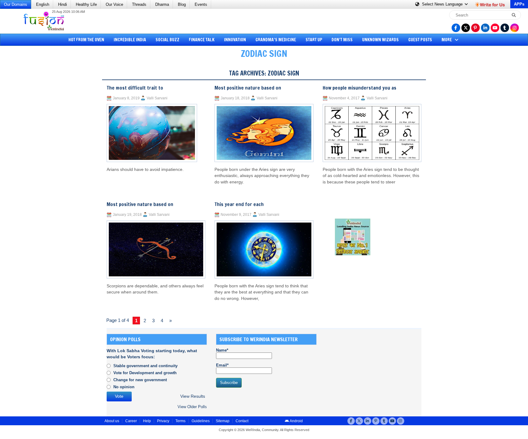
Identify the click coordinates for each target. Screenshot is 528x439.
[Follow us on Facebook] (456, 27)
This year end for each (239, 204)
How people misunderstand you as (359, 87)
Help (147, 421)
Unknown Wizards (380, 40)
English (42, 4)
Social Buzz (167, 40)
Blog (182, 4)
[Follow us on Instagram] (514, 27)
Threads (139, 4)
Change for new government (140, 380)
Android (296, 421)
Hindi (62, 4)
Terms (180, 421)
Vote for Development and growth (145, 373)
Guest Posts (420, 40)
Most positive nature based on (140, 204)
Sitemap (222, 421)
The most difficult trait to (135, 87)
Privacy (163, 421)
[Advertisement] (27, 157)
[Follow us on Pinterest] (475, 27)
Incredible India (130, 40)
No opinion (123, 387)
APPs (519, 4)
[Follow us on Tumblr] (505, 27)
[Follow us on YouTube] (495, 27)
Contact (242, 421)
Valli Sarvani (157, 98)
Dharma (162, 4)
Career (131, 421)
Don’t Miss (342, 40)
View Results (192, 396)
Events (201, 4)
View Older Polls (192, 406)
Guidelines (201, 421)
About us (112, 421)
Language (443, 4)
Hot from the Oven (86, 40)
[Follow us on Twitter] (465, 27)
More (447, 40)
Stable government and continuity (145, 365)
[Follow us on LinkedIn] (485, 27)
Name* (222, 350)
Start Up (314, 40)
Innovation (235, 40)
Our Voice (114, 4)
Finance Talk (202, 40)
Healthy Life (86, 4)
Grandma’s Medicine (275, 40)
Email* (222, 365)
